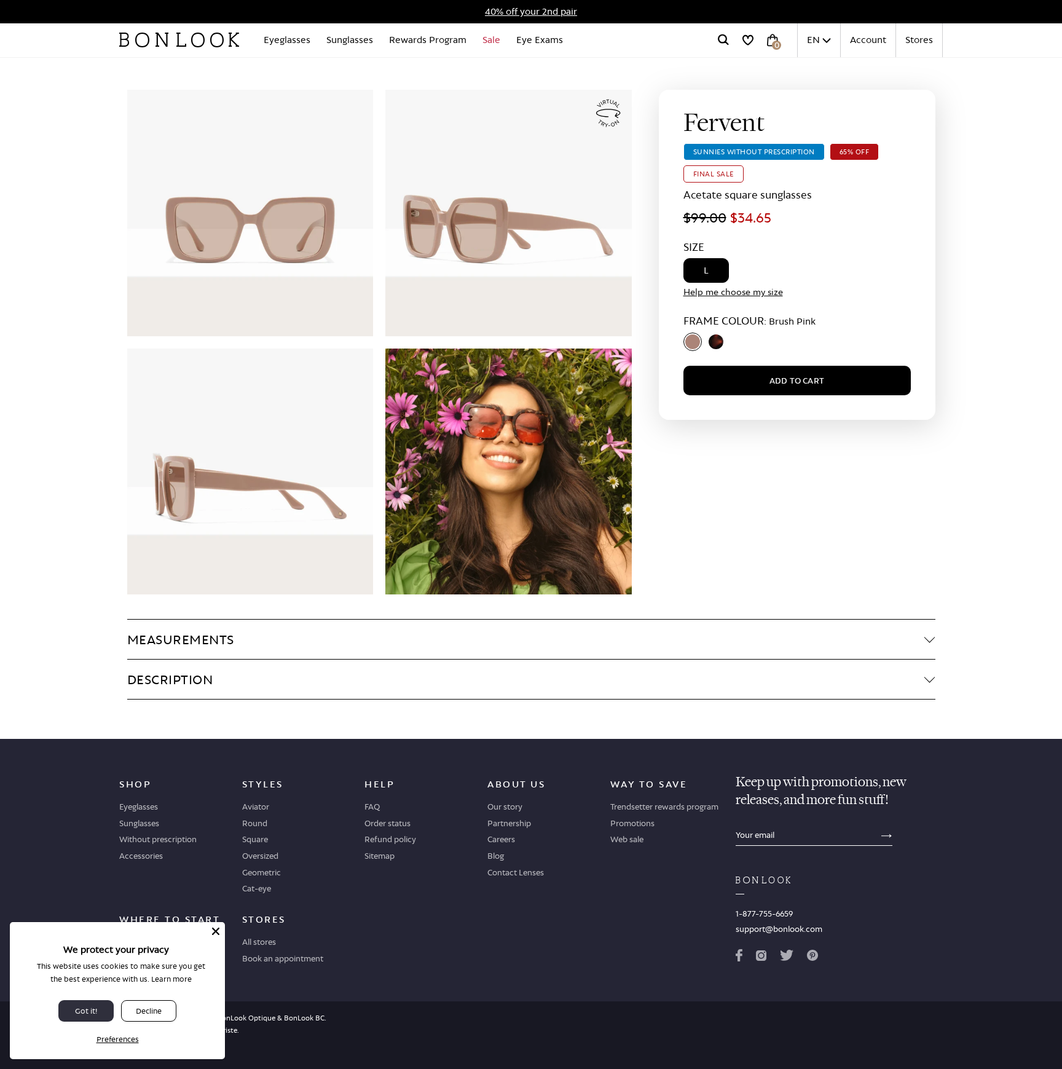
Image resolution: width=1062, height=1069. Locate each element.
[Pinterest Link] (812, 958)
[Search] (723, 40)
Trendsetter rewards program (664, 806)
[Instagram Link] (760, 958)
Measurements (180, 639)
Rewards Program (427, 39)
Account (868, 39)
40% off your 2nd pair (531, 11)
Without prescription (158, 839)
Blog (495, 856)
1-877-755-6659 (764, 913)
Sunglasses (349, 39)
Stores (919, 39)
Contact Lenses (515, 872)
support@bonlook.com (779, 929)
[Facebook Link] (739, 957)
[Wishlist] (748, 40)
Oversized (260, 856)
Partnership (509, 823)
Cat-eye (256, 888)
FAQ (372, 806)
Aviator (255, 806)
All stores (259, 942)
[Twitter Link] (786, 958)
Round (254, 823)
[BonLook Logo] (179, 40)
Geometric (261, 872)
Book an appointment (282, 958)
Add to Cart (796, 380)
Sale (491, 39)
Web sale (626, 839)
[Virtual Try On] (608, 113)
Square (255, 839)
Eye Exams (539, 39)
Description (170, 679)
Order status (387, 823)
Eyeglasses (287, 39)
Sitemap (379, 856)
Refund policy (390, 839)
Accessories (141, 856)
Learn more (171, 979)
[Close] (216, 931)
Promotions (632, 823)
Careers (501, 839)
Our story (504, 806)
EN (813, 39)
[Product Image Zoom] (250, 213)
